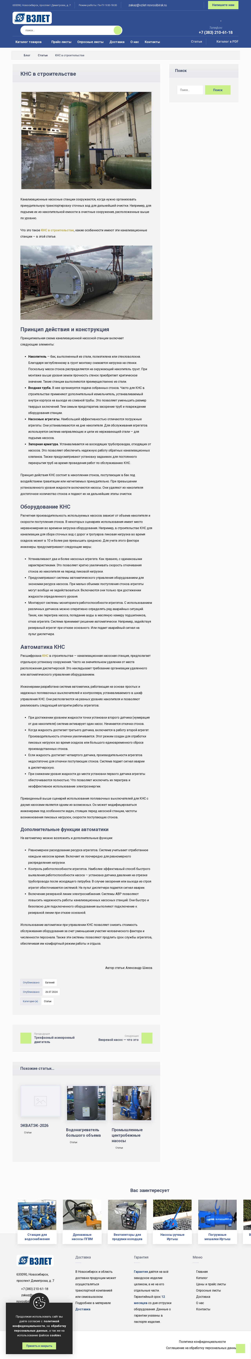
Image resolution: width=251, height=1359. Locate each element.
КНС (45, 656)
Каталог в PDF (227, 41)
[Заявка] (232, 18)
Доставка (203, 1297)
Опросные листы (208, 1290)
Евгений (50, 982)
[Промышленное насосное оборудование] (32, 18)
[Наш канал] (196, 5)
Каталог (202, 1278)
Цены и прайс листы (211, 1284)
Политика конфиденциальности (202, 1342)
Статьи (196, 41)
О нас (200, 1303)
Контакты (203, 1309)
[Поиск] (115, 30)
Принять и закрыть (39, 1345)
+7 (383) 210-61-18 (34, 1289)
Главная (202, 1272)
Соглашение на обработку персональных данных (202, 1348)
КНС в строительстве (57, 230)
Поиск (218, 90)
